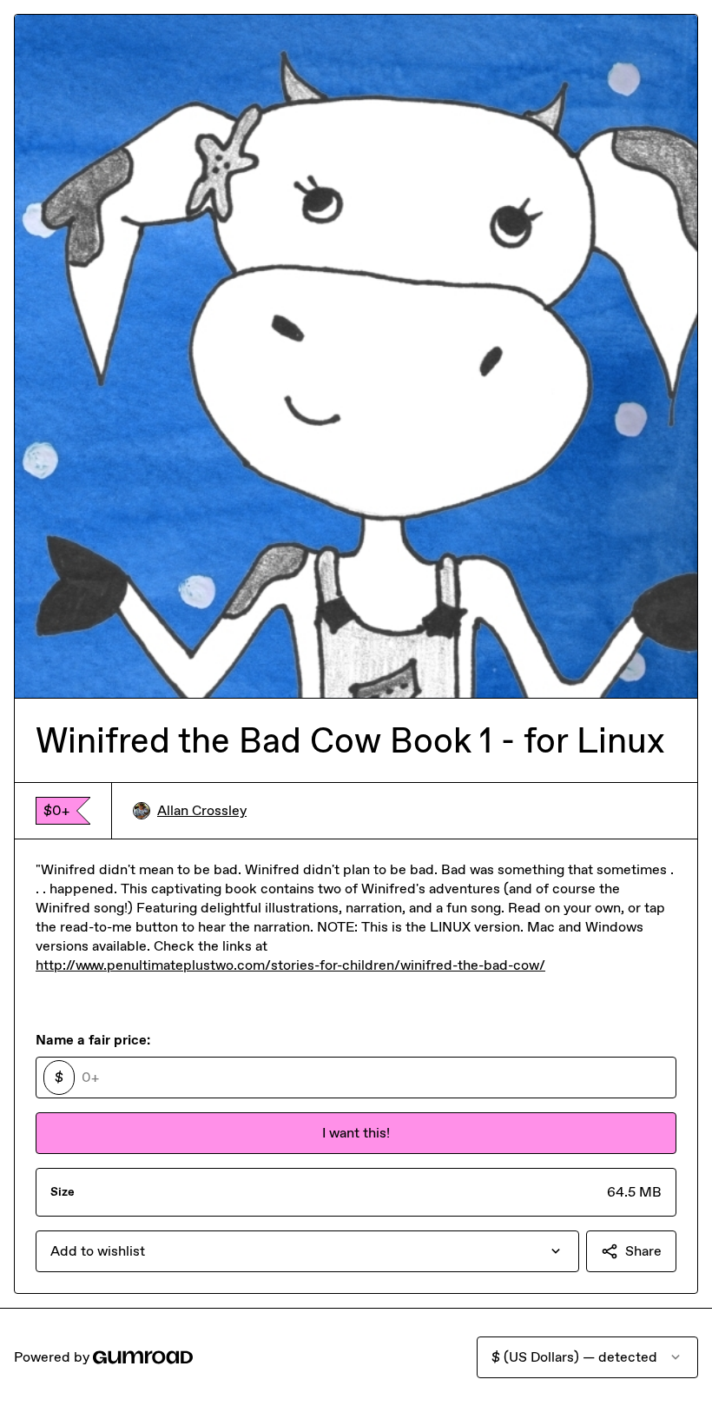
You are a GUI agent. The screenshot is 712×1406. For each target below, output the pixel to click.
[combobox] (307, 1251)
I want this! (356, 1132)
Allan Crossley (202, 810)
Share (643, 1251)
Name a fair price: (93, 1039)
